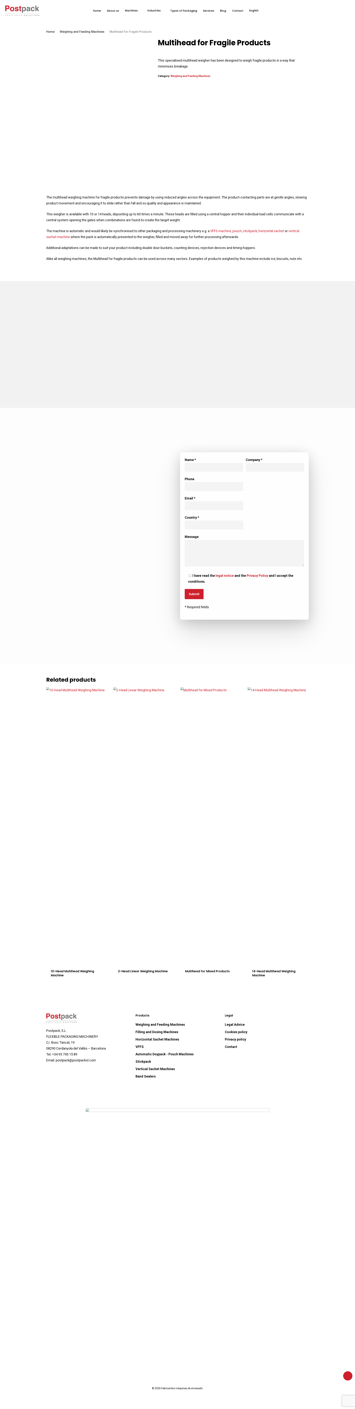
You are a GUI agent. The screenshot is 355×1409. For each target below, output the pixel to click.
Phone (189, 479)
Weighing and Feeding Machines (82, 31)
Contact (231, 1047)
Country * (192, 517)
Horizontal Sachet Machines (157, 1039)
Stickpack (143, 1061)
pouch (237, 231)
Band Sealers (146, 1076)
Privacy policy (235, 1039)
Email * (190, 498)
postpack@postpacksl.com (115, 570)
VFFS (140, 1047)
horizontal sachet (271, 231)
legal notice (225, 576)
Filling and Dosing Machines (157, 1032)
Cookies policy (236, 1032)
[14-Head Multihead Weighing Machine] (279, 826)
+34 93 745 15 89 (64, 1054)
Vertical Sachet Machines (155, 1069)
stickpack (250, 231)
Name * (190, 460)
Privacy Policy (257, 576)
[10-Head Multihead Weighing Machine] (78, 826)
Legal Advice (235, 1024)
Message (192, 537)
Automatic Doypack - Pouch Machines (165, 1054)
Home (50, 31)
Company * (254, 460)
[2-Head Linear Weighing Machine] (145, 826)
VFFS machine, (220, 231)
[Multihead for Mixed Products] (212, 826)
